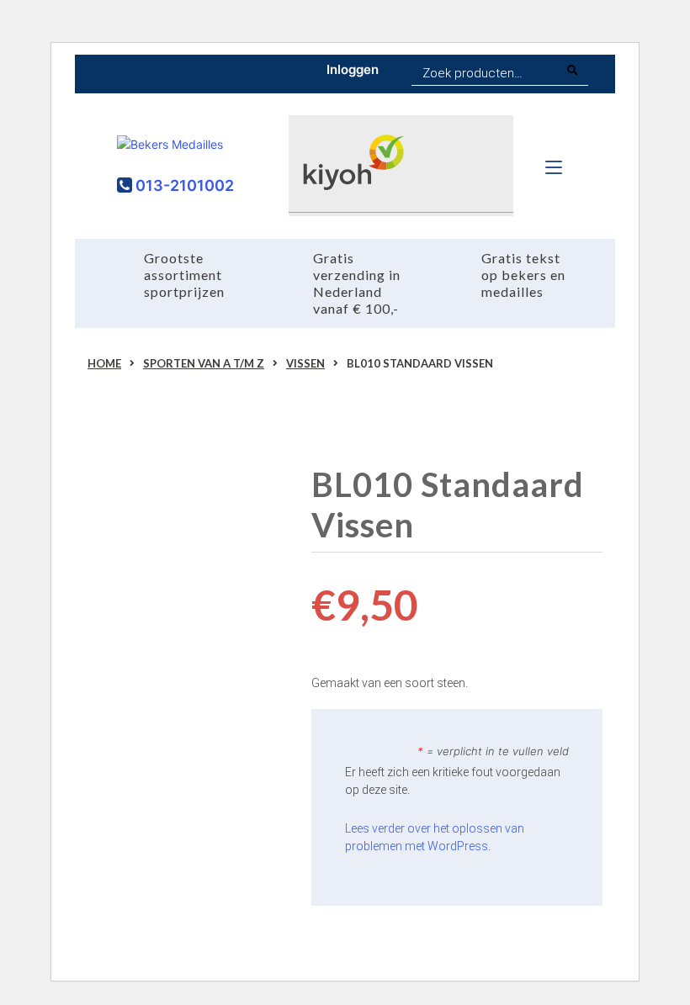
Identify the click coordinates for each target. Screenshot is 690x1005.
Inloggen (352, 69)
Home (104, 363)
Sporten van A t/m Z (203, 363)
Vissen (305, 363)
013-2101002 (183, 185)
